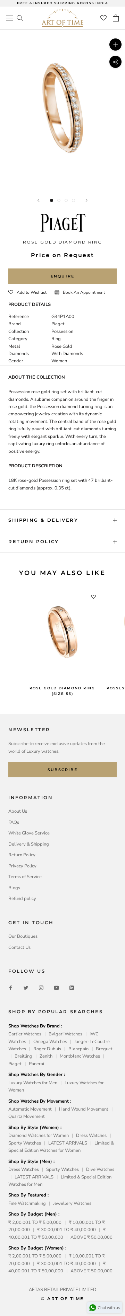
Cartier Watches (24, 1034)
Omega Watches (50, 1042)
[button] (27, 292)
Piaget (15, 1064)
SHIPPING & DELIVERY (43, 520)
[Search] (20, 17)
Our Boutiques (23, 936)
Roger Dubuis (47, 1049)
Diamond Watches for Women (38, 1135)
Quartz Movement (26, 1116)
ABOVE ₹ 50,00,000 (91, 1237)
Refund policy (22, 898)
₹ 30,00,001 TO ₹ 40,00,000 (66, 1230)
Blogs (14, 888)
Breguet (104, 1049)
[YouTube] (56, 987)
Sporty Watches (24, 1143)
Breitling (23, 1056)
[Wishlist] (103, 18)
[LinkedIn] (71, 987)
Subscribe (62, 769)
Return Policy (21, 855)
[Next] (86, 200)
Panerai (36, 1064)
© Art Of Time (62, 1298)
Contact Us (19, 947)
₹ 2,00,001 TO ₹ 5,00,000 (34, 1222)
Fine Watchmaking (27, 1203)
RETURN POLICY (33, 541)
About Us (17, 811)
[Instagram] (41, 987)
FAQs (13, 822)
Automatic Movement (30, 1109)
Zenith (46, 1056)
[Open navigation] (9, 18)
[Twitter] (26, 987)
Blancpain (78, 1049)
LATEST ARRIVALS (67, 1143)
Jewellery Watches (72, 1203)
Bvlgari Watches (65, 1034)
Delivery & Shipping (28, 844)
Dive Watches (100, 1169)
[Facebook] (10, 987)
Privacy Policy (22, 866)
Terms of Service (25, 877)
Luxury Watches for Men (32, 1083)
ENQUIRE (62, 276)
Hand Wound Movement (83, 1109)
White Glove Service (29, 833)
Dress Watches (91, 1135)
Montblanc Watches (80, 1056)
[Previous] (39, 200)
